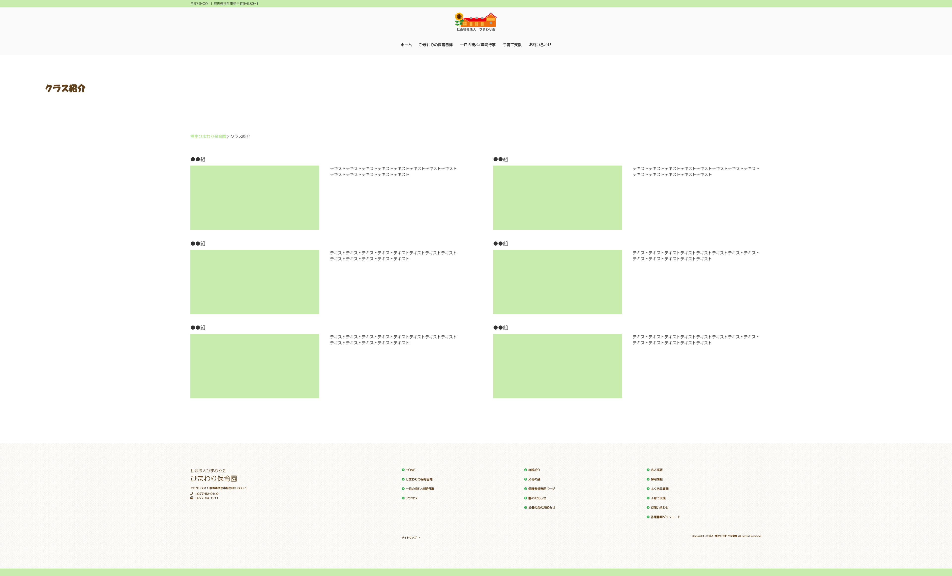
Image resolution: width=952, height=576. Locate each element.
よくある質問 (660, 488)
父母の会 (534, 479)
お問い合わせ (540, 45)
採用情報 (657, 479)
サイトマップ (409, 537)
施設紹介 (534, 469)
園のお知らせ (537, 498)
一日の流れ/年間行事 (478, 45)
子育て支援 (512, 45)
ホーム (406, 45)
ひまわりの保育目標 (436, 45)
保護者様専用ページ (541, 488)
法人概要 (657, 469)
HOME (411, 469)
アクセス (412, 498)
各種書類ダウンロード (666, 517)
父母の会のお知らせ (541, 507)
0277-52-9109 (207, 493)
